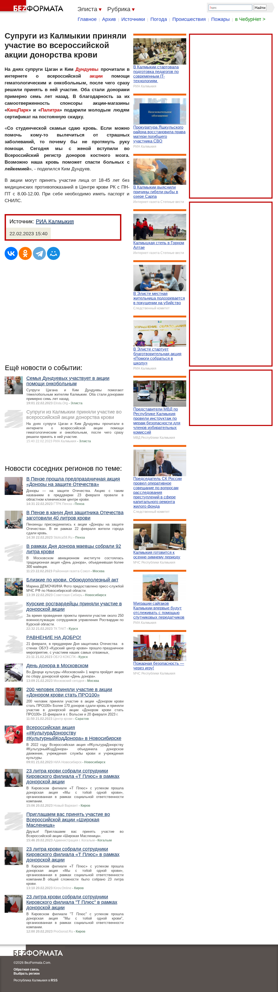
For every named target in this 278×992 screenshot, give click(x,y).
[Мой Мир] (53, 253)
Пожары (220, 19)
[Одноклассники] (25, 253)
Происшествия (189, 19)
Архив (109, 19)
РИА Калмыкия (55, 221)
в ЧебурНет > (250, 19)
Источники (133, 19)
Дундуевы (87, 69)
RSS (54, 980)
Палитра (50, 110)
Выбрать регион (27, 973)
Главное (87, 19)
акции (96, 76)
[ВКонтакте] (11, 253)
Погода (158, 19)
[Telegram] (39, 253)
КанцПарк (18, 110)
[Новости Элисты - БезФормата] (32, 7)
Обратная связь (26, 969)
